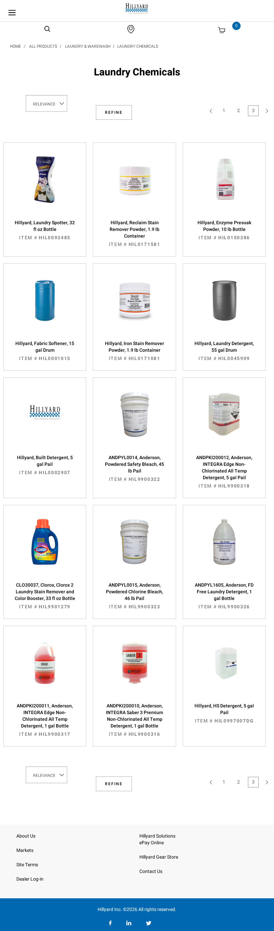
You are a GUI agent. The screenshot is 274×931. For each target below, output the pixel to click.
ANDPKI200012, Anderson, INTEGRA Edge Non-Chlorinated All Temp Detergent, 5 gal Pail (224, 472)
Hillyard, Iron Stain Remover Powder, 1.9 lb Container (134, 351)
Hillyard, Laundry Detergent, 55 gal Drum (224, 351)
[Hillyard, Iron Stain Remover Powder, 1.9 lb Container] (134, 307)
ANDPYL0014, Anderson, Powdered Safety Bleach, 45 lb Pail (134, 468)
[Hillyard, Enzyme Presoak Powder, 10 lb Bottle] (224, 186)
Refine (114, 112)
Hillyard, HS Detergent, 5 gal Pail (224, 713)
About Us (25, 836)
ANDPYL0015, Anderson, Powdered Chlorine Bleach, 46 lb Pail (134, 596)
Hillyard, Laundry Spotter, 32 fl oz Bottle (45, 230)
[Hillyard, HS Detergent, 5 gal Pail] (224, 669)
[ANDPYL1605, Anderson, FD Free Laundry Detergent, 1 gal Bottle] (224, 549)
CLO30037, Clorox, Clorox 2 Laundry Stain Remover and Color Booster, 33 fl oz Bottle (45, 596)
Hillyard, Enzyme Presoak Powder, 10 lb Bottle (224, 230)
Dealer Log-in (29, 879)
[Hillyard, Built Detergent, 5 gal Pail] (45, 421)
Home (15, 46)
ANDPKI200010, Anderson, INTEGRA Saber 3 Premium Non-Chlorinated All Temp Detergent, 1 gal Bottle (134, 720)
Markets (24, 850)
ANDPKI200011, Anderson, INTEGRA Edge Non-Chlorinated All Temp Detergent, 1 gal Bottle (45, 720)
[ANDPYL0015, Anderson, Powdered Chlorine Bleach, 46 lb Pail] (134, 549)
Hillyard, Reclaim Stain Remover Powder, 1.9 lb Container (134, 233)
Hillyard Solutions (157, 836)
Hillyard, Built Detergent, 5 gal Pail (45, 465)
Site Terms (27, 864)
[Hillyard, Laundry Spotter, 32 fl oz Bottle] (45, 186)
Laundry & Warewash (87, 46)
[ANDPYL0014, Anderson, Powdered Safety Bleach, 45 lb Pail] (134, 421)
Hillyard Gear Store (158, 857)
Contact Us (150, 871)
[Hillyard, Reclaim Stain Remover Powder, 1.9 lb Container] (134, 186)
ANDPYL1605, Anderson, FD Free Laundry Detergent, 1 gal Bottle (224, 596)
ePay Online (151, 842)
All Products (43, 46)
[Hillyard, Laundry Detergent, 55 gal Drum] (224, 307)
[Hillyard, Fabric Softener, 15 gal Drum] (45, 307)
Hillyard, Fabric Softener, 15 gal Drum (44, 351)
